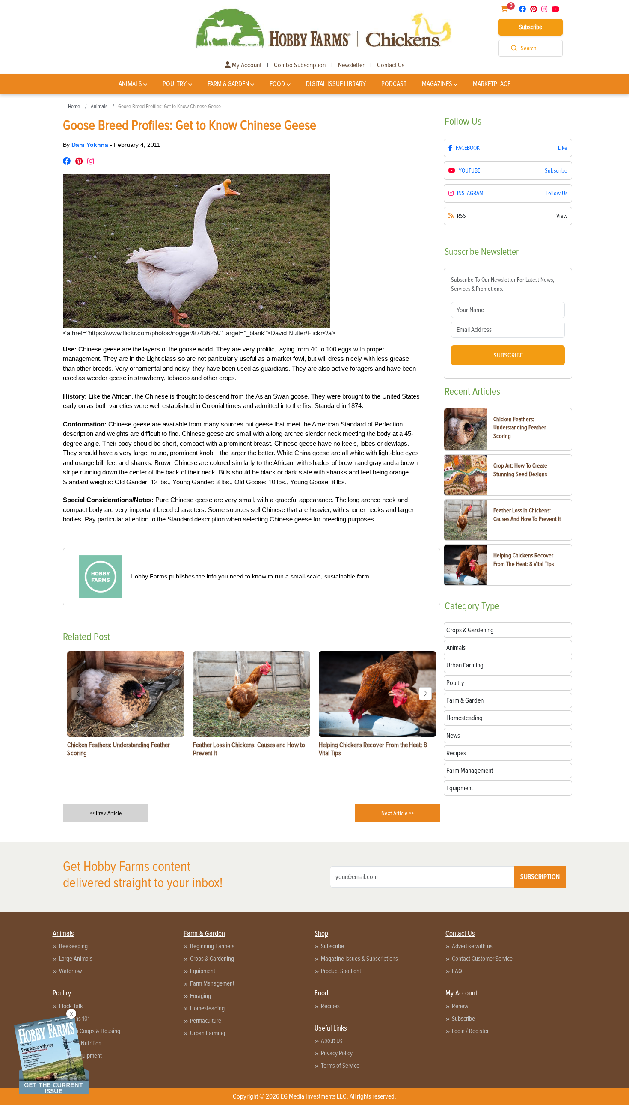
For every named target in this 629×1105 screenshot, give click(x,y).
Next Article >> (397, 813)
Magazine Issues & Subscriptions (359, 958)
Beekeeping (73, 946)
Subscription (540, 877)
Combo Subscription (300, 65)
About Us (332, 1041)
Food (277, 84)
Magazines (437, 84)
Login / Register (470, 1031)
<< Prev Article (105, 813)
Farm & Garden (228, 84)
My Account (246, 65)
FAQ (457, 971)
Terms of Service (340, 1065)
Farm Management (212, 983)
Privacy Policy (337, 1053)
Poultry (175, 84)
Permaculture (205, 1021)
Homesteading (207, 1008)
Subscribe (530, 27)
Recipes (330, 1006)
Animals (130, 84)
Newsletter (351, 65)
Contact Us (390, 65)
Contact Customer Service (482, 958)
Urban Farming (207, 1033)
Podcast (393, 84)
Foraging (200, 996)
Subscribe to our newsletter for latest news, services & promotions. (502, 284)
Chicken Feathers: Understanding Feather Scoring (519, 428)
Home (74, 106)
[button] (425, 693)
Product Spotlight (341, 971)
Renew (460, 1006)
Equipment (202, 971)
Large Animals (75, 958)
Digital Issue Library (336, 84)
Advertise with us (472, 946)
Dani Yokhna (90, 144)
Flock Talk (71, 1006)
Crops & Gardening (212, 958)
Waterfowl (71, 971)
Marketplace (491, 84)
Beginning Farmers (212, 946)
